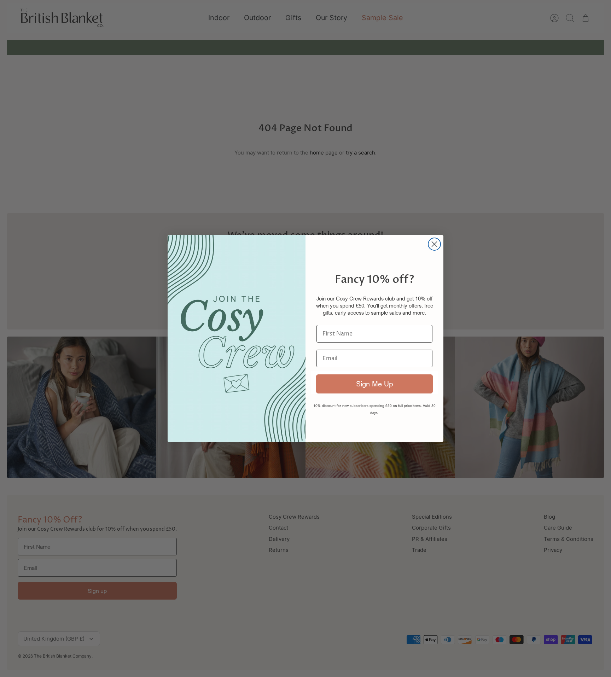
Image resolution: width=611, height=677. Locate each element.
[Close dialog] (434, 244)
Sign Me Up (374, 383)
